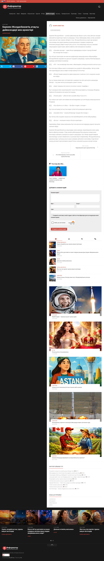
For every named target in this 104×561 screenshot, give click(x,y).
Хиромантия (91, 18)
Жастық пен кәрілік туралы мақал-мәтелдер (69, 269)
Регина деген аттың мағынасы (60, 352)
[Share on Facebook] (18, 66)
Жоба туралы (11, 1)
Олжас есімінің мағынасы (56, 484)
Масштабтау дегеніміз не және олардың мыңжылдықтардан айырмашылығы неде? (39, 531)
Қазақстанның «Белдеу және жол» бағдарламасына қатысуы (73, 277)
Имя (52, 203)
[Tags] (81, 239)
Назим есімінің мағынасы (56, 486)
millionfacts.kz (53, 503)
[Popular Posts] (68, 239)
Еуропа (38, 13)
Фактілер (92, 13)
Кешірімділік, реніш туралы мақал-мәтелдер (60, 479)
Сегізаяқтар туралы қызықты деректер (59, 481)
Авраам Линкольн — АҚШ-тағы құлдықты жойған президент (65, 483)
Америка (23, 13)
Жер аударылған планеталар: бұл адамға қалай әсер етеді (64, 473)
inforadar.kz (52, 501)
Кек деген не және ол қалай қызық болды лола (61, 471)
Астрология (31, 13)
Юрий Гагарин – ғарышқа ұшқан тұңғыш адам (64, 316)
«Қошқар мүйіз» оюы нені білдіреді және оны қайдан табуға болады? (67, 477)
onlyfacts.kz (52, 499)
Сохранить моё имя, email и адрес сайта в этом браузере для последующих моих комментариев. (75, 216)
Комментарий (55, 192)
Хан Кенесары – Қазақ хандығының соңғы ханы (62, 488)
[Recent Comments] (95, 239)
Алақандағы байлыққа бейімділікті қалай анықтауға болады (65, 475)
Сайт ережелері (21, 1)
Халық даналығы (81, 18)
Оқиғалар (74, 13)
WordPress (12, 557)
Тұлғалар (85, 13)
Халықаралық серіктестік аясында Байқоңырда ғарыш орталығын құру (71, 422)
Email (78, 203)
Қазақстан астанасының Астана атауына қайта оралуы (67, 387)
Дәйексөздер (50, 13)
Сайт (52, 209)
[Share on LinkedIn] (41, 66)
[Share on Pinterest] (29, 66)
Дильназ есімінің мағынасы (64, 260)
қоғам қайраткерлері (55, 30)
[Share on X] (6, 66)
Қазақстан (12, 13)
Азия (18, 13)
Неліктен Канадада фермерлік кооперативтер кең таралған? (68, 457)
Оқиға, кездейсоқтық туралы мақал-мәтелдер (69, 244)
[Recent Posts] (55, 239)
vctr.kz (50, 505)
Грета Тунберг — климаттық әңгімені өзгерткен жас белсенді (57, 180)
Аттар (43, 13)
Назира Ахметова (58, 25)
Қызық (58, 13)
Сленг (79, 13)
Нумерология (66, 13)
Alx (21, 557)
